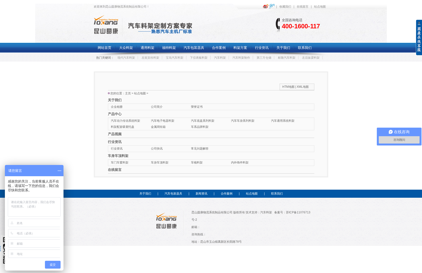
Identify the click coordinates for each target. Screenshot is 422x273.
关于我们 (115, 100)
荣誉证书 (197, 107)
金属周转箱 (158, 127)
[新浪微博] (266, 6)
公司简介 (157, 107)
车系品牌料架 (200, 127)
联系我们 (277, 193)
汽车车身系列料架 (242, 120)
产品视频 (115, 134)
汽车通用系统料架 (283, 120)
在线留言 (302, 6)
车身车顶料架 (118, 156)
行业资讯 (115, 142)
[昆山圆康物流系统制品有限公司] (106, 33)
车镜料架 (197, 162)
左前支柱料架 (150, 57)
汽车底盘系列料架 (202, 120)
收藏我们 (285, 6)
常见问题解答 (200, 148)
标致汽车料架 (286, 57)
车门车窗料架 (119, 162)
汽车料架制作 (241, 57)
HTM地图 (288, 86)
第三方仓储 (264, 57)
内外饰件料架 (240, 162)
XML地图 (303, 86)
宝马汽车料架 (174, 57)
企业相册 (117, 107)
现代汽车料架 (126, 57)
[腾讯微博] (273, 6)
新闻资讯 (201, 193)
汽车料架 (220, 57)
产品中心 (115, 114)
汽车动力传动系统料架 (125, 120)
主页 (128, 93)
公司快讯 (157, 148)
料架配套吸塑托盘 (122, 127)
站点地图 (320, 6)
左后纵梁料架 (311, 57)
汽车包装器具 (173, 193)
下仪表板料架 (199, 57)
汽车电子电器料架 (162, 120)
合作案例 (226, 193)
